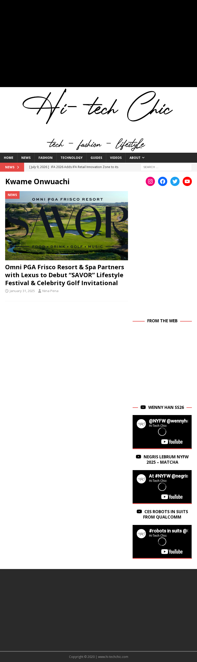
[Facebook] (162, 181)
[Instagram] (150, 181)
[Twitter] (175, 181)
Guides (96, 158)
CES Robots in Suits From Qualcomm (165, 514)
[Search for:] (166, 166)
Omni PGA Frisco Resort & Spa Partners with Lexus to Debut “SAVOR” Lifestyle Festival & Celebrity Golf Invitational (64, 275)
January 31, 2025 (22, 290)
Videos (116, 158)
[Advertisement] (98, 46)
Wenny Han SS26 (166, 407)
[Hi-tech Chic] (98, 149)
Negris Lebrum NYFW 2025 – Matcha (166, 459)
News (26, 158)
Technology (72, 158)
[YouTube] (187, 181)
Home (8, 158)
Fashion (45, 158)
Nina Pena (50, 290)
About (135, 158)
